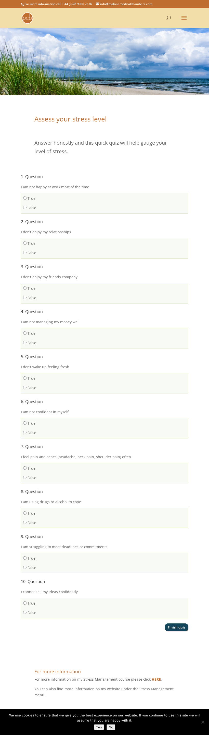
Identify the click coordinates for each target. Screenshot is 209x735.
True (31, 198)
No (111, 727)
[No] (202, 722)
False (31, 207)
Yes (99, 727)
